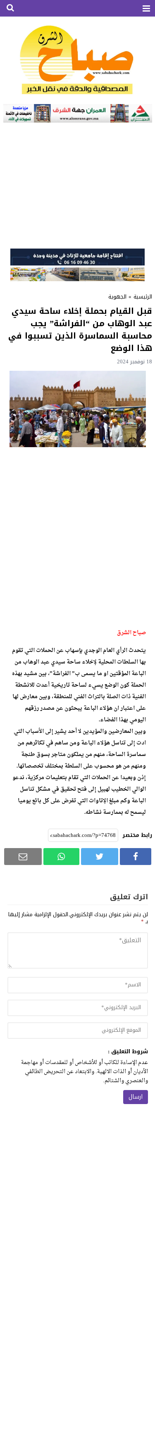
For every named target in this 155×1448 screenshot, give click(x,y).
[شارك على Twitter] (99, 856)
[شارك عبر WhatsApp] (61, 856)
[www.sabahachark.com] (77, 60)
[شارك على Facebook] (135, 856)
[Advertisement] (77, 184)
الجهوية (117, 296)
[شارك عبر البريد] (23, 856)
